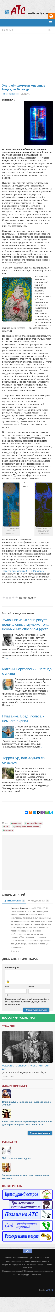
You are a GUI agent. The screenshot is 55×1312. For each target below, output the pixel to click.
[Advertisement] (27, 57)
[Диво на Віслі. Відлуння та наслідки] (27, 1047)
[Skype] (51, 812)
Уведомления (39, 901)
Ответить (15, 951)
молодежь (16, 823)
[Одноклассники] (30, 812)
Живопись (8, 30)
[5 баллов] (16, 597)
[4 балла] (13, 597)
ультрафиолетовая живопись (27, 827)
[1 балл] (3, 597)
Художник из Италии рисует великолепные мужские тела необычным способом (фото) (26, 624)
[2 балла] (6, 597)
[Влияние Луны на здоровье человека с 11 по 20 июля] (27, 1094)
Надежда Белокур (34, 823)
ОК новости (22, 1066)
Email (31, 986)
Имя (7, 986)
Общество (8, 1066)
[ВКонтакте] (26, 812)
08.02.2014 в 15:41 (40, 908)
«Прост (6, 571)
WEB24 (49, 1290)
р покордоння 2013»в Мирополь (27, 571)
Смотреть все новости (40, 1133)
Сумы (6, 827)
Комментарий (13, 967)
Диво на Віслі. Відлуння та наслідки (24, 1072)
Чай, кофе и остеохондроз (16, 1158)
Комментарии (15, 901)
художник (8, 830)
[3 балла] (10, 597)
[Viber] (43, 812)
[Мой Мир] (34, 812)
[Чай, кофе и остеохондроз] (27, 1150)
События (36, 1066)
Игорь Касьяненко (11, 94)
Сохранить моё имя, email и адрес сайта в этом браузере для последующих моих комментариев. (27, 1002)
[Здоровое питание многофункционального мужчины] (27, 1167)
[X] (38, 812)
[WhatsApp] (47, 812)
